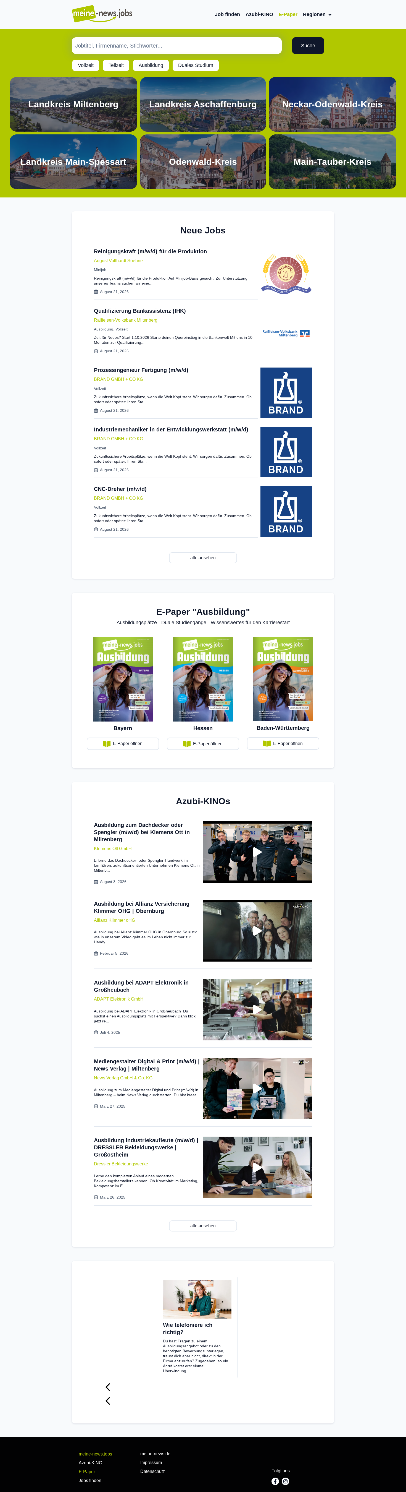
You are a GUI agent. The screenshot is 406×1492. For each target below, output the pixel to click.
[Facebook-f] (275, 1481)
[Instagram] (285, 1481)
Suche (308, 45)
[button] (113, 849)
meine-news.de (155, 1453)
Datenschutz (152, 1471)
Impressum (151, 1462)
